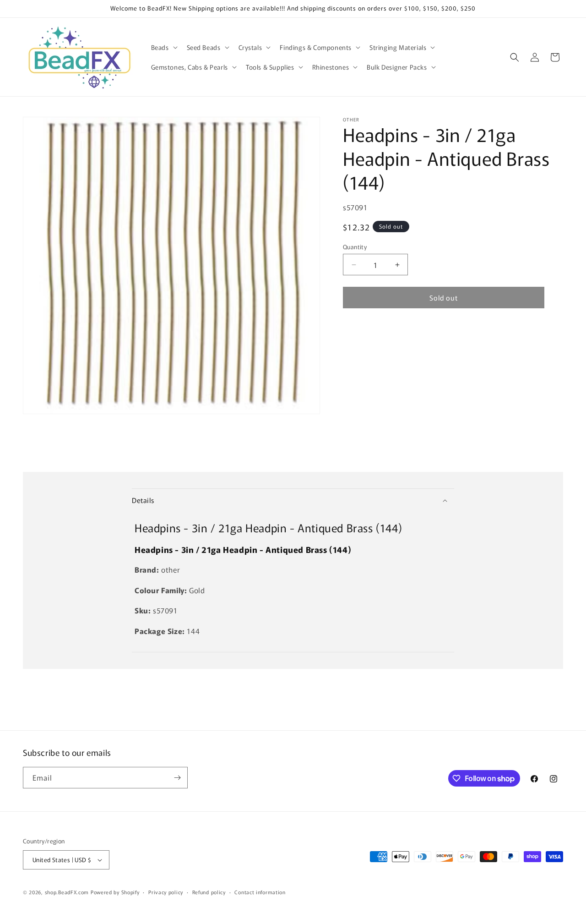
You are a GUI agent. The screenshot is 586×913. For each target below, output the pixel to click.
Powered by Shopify (115, 892)
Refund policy (209, 892)
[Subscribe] (177, 777)
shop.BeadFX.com (67, 892)
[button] (163, 47)
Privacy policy (165, 892)
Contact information (259, 892)
